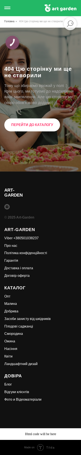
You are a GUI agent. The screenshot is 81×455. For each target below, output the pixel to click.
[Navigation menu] (7, 8)
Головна (9, 21)
